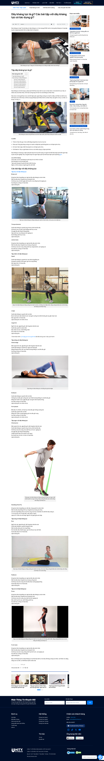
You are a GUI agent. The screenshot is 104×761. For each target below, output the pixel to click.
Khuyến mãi (41, 739)
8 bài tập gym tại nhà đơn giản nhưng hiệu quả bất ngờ (19, 686)
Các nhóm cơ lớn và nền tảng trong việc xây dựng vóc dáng (79, 129)
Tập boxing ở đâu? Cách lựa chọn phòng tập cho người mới (79, 80)
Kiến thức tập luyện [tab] (19, 7)
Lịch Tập (44, 3)
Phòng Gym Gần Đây (43, 723)
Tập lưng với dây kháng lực (20, 85)
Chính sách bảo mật (15, 721)
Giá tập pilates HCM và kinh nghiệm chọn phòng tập (77, 56)
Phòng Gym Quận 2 (43, 717)
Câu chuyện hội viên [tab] (64, 7)
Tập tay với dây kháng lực (19, 79)
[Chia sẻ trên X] (22, 667)
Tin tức (58, 3)
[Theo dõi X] (76, 730)
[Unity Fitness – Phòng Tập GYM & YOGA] (17, 3)
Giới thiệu (13, 717)
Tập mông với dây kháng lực (20, 82)
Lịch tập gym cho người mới (28, 336)
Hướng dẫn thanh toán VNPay (18, 723)
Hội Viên (52, 3)
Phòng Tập (36, 3)
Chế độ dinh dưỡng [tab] (49, 7)
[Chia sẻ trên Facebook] (20, 667)
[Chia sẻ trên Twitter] (23, 667)
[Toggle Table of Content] (25, 74)
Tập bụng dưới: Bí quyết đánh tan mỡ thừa (57, 686)
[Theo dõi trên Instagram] (68, 730)
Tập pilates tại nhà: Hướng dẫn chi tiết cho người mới (79, 32)
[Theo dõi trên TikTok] (72, 730)
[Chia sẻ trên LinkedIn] (25, 667)
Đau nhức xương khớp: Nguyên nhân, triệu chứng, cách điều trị (78, 105)
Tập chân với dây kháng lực (20, 81)
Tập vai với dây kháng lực (19, 87)
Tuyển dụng (67, 3)
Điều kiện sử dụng (15, 719)
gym (61, 154)
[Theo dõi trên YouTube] (80, 730)
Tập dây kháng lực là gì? (18, 76)
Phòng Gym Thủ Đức (43, 721)
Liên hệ (13, 727)
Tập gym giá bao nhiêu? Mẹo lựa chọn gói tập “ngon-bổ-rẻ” (38, 686)
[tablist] (52, 8)
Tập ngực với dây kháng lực (20, 84)
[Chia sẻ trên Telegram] (27, 667)
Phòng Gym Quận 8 (43, 719)
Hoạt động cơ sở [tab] (34, 7)
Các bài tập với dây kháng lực (19, 78)
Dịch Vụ (27, 3)
